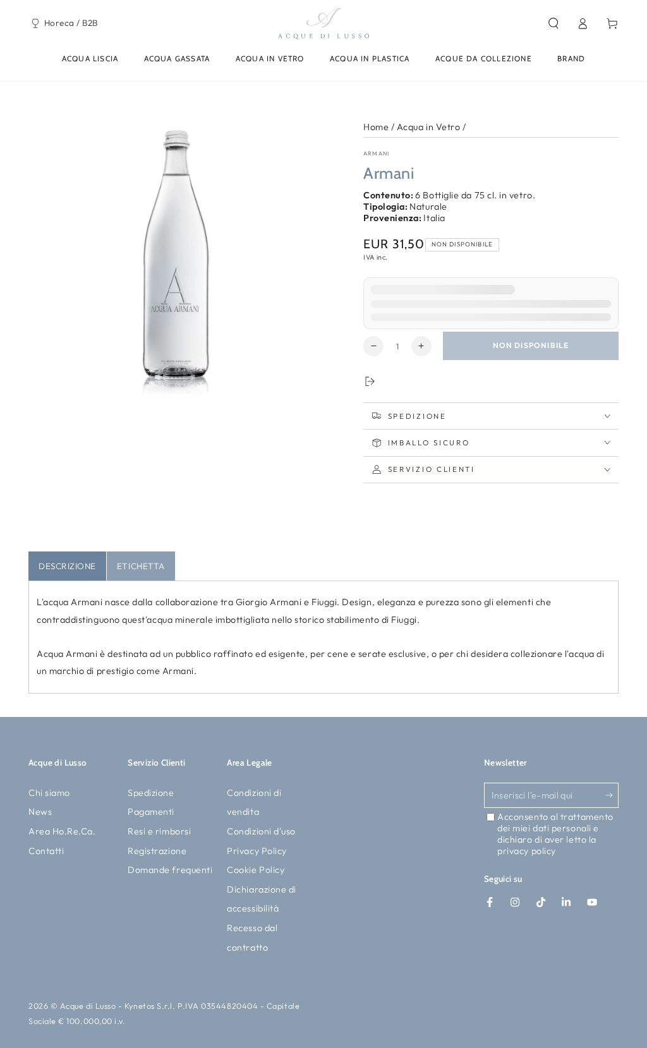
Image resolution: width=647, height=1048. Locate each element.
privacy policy (526, 851)
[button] (553, 23)
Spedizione (151, 792)
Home (376, 127)
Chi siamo (49, 792)
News (40, 811)
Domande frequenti (170, 870)
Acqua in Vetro (429, 127)
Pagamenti (151, 811)
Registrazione (157, 851)
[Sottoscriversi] (612, 795)
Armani (376, 153)
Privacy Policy (257, 851)
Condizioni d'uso (261, 831)
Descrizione (67, 566)
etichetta (141, 566)
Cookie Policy (255, 870)
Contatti (46, 851)
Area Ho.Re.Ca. (62, 831)
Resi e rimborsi (159, 831)
